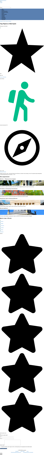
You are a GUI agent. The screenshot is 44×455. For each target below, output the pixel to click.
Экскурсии (3, 19)
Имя (1, 436)
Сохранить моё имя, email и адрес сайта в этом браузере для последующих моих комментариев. (16, 446)
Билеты (3, 10)
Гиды (2, 9)
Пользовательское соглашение (28, 452)
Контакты (17, 451)
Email (1, 438)
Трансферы (3, 17)
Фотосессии (4, 18)
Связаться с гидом (3, 171)
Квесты (3, 13)
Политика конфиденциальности (16, 452)
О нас (27, 451)
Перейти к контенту (3, 0)
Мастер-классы (4, 14)
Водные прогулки (4, 11)
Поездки (3, 15)
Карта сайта (22, 451)
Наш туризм (4, 4)
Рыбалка (3, 16)
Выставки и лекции (5, 12)
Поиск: (1, 7)
